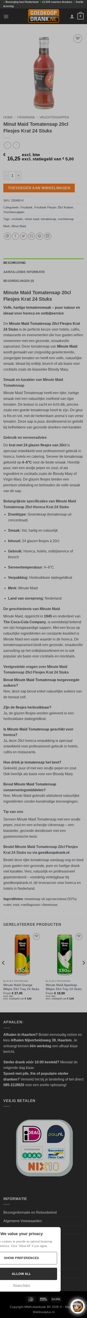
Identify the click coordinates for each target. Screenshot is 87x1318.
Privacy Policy (21, 1285)
